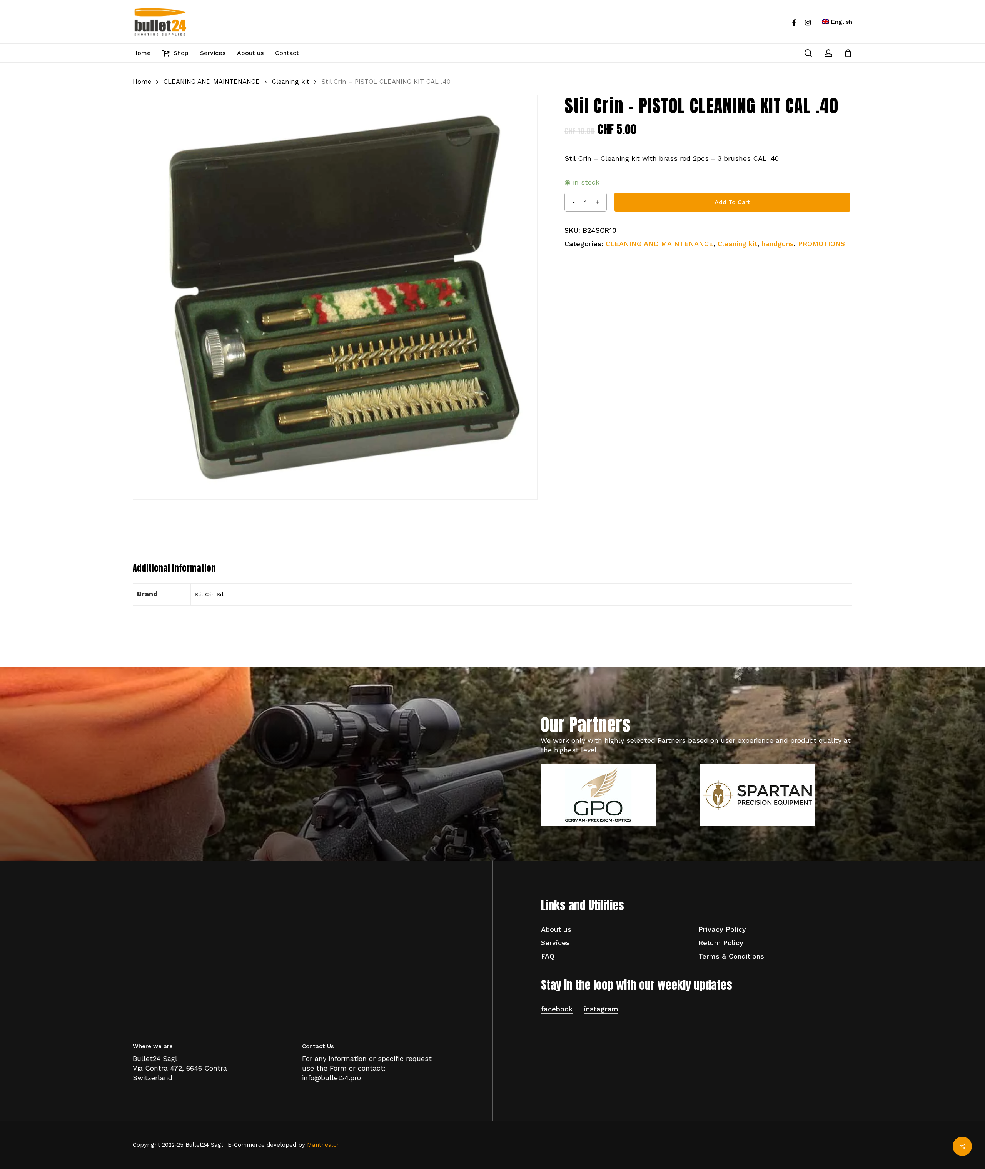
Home (142, 81)
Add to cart (732, 202)
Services (555, 943)
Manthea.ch (323, 1144)
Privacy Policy (722, 929)
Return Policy (720, 943)
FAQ (547, 956)
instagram (601, 1009)
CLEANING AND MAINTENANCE (212, 81)
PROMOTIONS (821, 244)
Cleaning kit (290, 81)
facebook (557, 1009)
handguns (777, 244)
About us (556, 929)
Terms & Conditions (731, 956)
